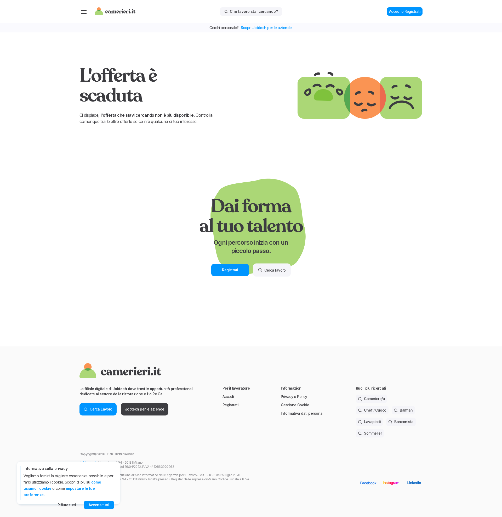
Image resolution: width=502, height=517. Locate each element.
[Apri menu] (83, 11)
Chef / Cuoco (375, 410)
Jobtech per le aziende (144, 409)
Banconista (403, 421)
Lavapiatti (372, 421)
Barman (406, 410)
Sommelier (373, 433)
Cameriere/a (374, 398)
